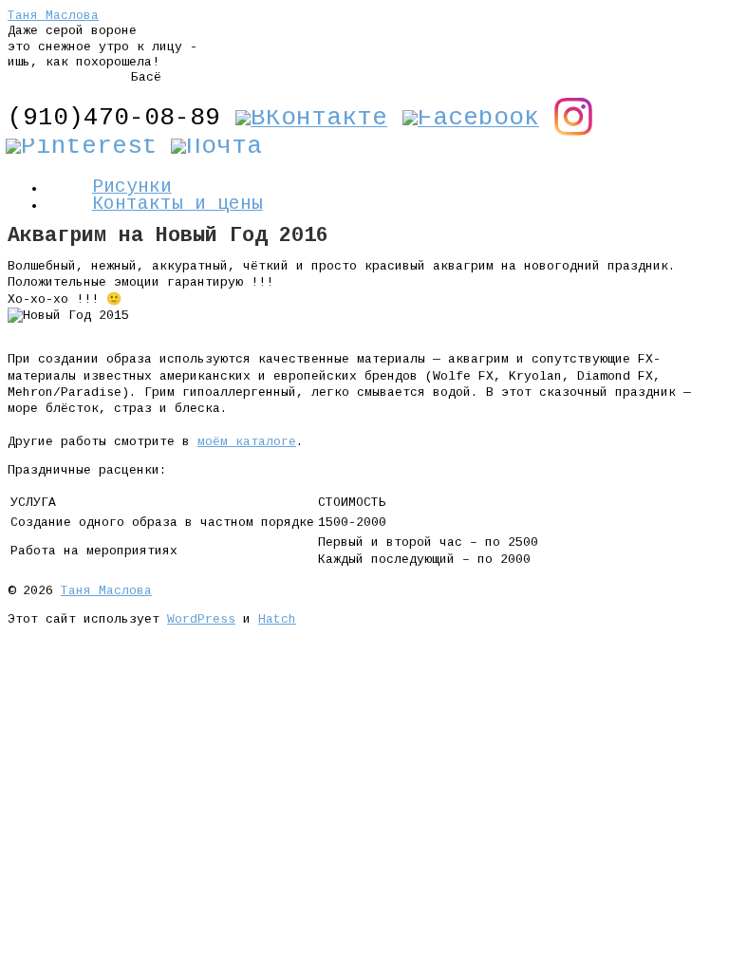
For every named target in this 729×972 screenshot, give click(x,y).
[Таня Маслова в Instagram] (573, 129)
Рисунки (132, 187)
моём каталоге (246, 442)
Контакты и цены (177, 204)
